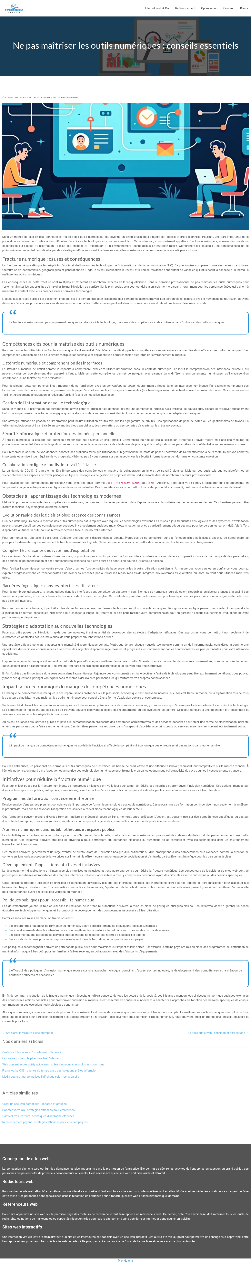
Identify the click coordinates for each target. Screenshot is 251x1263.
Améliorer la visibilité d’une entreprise (30, 1033)
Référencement (185, 8)
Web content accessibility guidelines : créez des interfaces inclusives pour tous (53, 1064)
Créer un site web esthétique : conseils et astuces (34, 1104)
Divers (244, 8)
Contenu (228, 8)
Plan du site (125, 1260)
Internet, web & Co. (157, 8)
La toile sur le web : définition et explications (216, 1033)
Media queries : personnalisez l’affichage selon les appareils (40, 1076)
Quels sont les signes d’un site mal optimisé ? (31, 1052)
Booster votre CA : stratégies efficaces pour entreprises (38, 1110)
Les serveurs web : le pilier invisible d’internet (31, 1058)
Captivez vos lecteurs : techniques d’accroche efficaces (38, 1116)
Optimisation (209, 8)
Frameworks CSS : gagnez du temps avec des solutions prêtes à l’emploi (49, 1070)
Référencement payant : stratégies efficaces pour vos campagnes (45, 1122)
